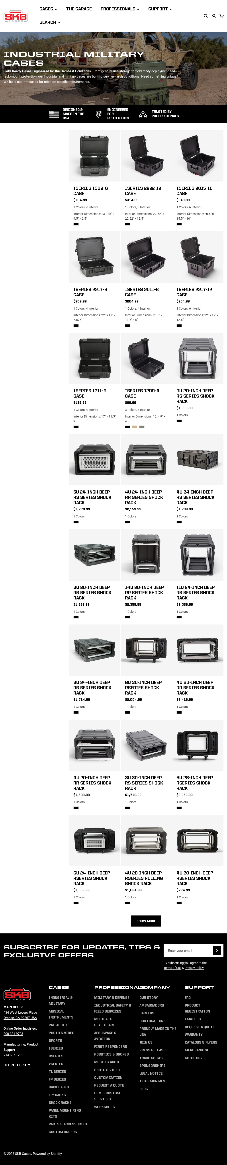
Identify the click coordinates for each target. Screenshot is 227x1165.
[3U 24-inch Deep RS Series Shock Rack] (94, 650)
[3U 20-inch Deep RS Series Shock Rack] (94, 555)
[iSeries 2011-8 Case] (146, 257)
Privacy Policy (194, 968)
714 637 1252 (13, 1055)
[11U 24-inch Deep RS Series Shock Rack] (197, 555)
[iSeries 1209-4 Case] (146, 358)
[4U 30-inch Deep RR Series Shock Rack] (197, 650)
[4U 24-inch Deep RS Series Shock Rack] (197, 459)
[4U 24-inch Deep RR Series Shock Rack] (146, 459)
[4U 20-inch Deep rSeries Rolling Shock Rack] (146, 840)
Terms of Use (172, 968)
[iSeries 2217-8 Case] (94, 257)
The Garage (79, 9)
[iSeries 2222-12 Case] (146, 155)
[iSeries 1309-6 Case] (94, 155)
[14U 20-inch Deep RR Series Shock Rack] (146, 555)
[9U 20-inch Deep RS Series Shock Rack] (197, 358)
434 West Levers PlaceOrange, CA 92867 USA (20, 1015)
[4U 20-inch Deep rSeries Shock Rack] (197, 840)
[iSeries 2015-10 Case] (197, 155)
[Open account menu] (214, 16)
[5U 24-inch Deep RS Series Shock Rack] (94, 459)
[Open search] (206, 16)
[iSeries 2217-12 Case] (197, 257)
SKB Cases (23, 1153)
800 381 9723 (13, 1033)
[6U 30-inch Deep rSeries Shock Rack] (146, 650)
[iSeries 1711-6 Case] (94, 358)
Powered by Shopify (47, 1153)
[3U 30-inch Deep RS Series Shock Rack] (146, 745)
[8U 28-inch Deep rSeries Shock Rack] (197, 745)
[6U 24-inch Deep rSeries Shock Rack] (94, 840)
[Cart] (222, 16)
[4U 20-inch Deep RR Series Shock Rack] (94, 745)
